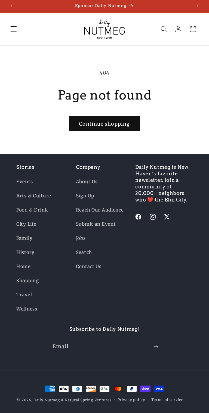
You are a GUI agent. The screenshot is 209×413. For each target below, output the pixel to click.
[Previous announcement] (11, 6)
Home (23, 266)
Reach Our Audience (100, 210)
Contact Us (89, 266)
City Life (26, 224)
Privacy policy (131, 400)
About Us (87, 182)
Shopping (27, 281)
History (25, 252)
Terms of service (167, 400)
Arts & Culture (33, 196)
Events (24, 182)
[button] (14, 29)
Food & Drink (32, 210)
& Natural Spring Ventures (86, 400)
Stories (25, 167)
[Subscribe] (156, 346)
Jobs (81, 238)
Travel (24, 295)
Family (24, 238)
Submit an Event (96, 224)
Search (84, 252)
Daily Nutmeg (46, 400)
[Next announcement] (198, 6)
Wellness (26, 309)
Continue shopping (104, 124)
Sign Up (85, 196)
